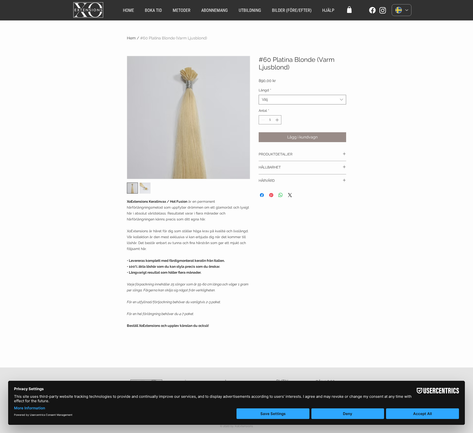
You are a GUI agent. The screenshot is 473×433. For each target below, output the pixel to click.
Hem (131, 38)
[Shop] (349, 9)
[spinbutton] (270, 120)
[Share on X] (290, 195)
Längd (265, 90)
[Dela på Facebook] (262, 195)
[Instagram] (382, 10)
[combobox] (302, 99)
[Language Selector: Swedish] (401, 10)
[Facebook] (372, 10)
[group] (236, 352)
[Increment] (277, 120)
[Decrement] (262, 120)
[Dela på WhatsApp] (281, 195)
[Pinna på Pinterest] (271, 195)
